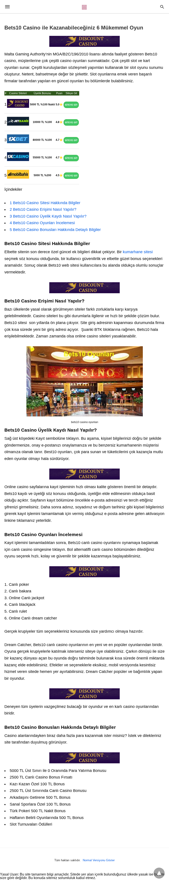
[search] (162, 6)
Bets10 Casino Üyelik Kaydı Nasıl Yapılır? (48, 216)
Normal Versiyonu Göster (99, 860)
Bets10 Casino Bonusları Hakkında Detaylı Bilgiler (55, 229)
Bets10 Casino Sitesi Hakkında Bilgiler (45, 203)
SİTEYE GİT (71, 105)
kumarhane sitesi (138, 252)
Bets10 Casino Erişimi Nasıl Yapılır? (43, 209)
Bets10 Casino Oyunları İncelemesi (42, 223)
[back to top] (159, 873)
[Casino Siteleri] (84, 7)
